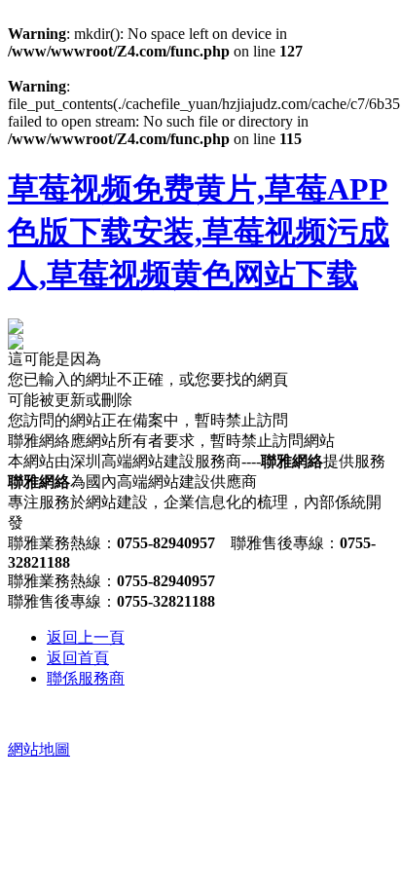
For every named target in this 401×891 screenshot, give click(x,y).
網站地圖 (39, 749)
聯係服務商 (86, 678)
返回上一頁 (86, 637)
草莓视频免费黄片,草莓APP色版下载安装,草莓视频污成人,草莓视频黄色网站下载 (198, 231)
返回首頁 (78, 658)
